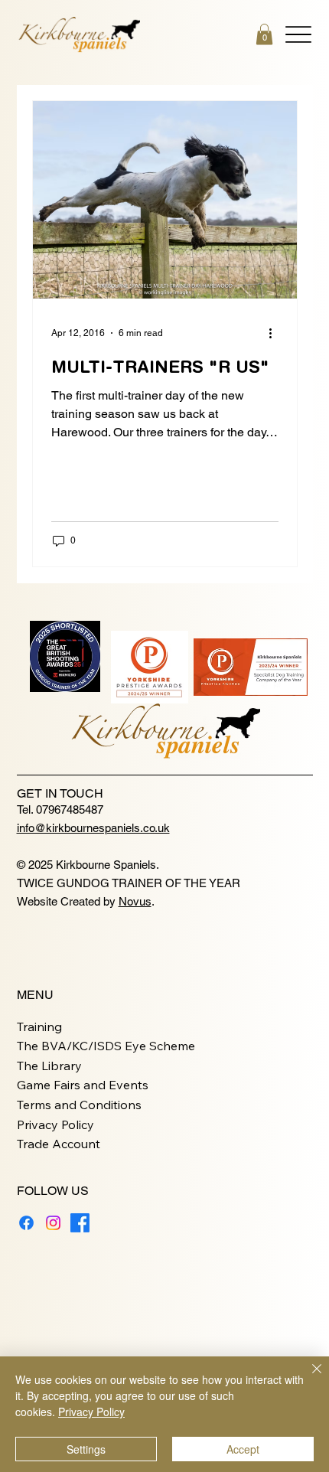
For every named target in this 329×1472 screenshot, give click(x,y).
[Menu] (298, 34)
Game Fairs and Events (82, 1084)
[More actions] (276, 333)
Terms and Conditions (79, 1104)
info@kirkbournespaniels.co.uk (93, 827)
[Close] (307, 1377)
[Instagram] (53, 1222)
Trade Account (58, 1143)
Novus (135, 901)
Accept (242, 1449)
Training (39, 1026)
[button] (264, 34)
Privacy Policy (55, 1124)
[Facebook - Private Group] (80, 1222)
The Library (49, 1065)
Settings (86, 1449)
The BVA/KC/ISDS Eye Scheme (106, 1045)
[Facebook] (26, 1222)
